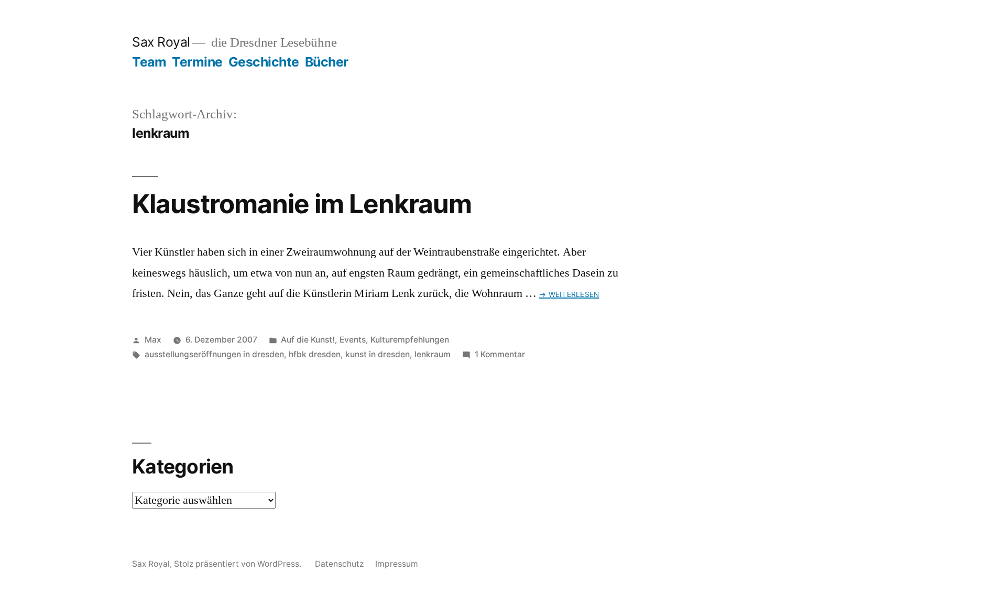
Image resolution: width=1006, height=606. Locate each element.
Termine (197, 62)
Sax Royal (161, 42)
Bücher (326, 62)
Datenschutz (339, 564)
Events (353, 340)
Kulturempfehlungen (409, 340)
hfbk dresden (315, 354)
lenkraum (432, 354)
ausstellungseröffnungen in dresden (214, 354)
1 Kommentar (500, 354)
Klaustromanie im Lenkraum (302, 203)
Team (149, 62)
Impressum (396, 564)
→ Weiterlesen (569, 294)
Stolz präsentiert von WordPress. (238, 564)
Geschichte (263, 62)
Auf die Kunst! (308, 340)
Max (153, 340)
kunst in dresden (377, 354)
